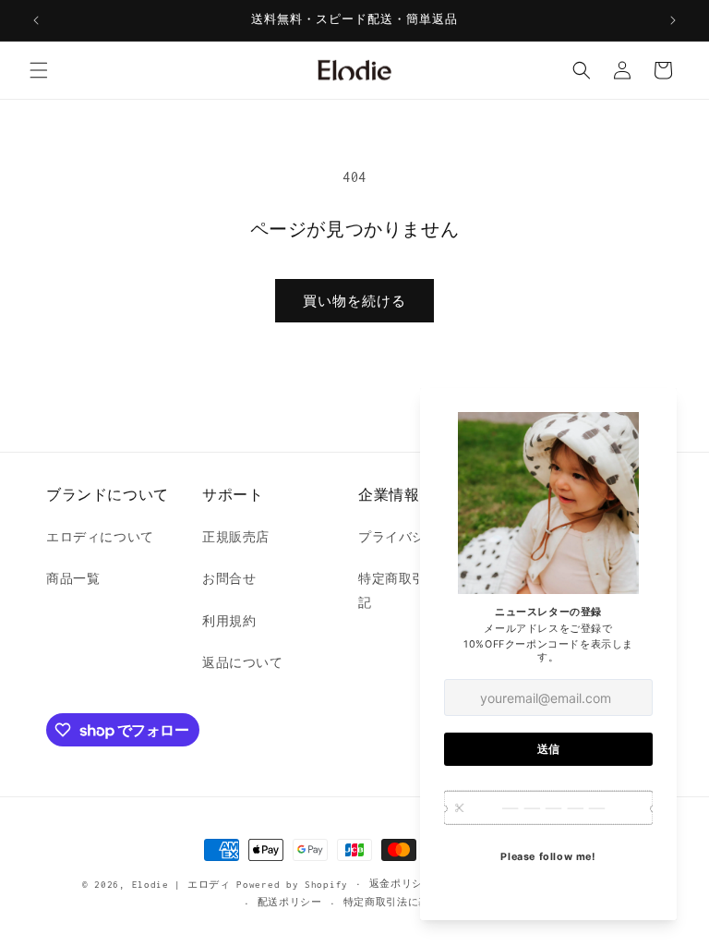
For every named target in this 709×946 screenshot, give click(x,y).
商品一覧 (73, 579)
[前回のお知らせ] (36, 20)
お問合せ (229, 579)
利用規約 (229, 621)
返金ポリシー (401, 884)
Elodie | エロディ (181, 884)
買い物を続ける (354, 301)
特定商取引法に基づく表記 (408, 902)
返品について (242, 663)
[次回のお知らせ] (673, 20)
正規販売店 (236, 537)
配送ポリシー (290, 902)
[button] (38, 70)
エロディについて (100, 537)
